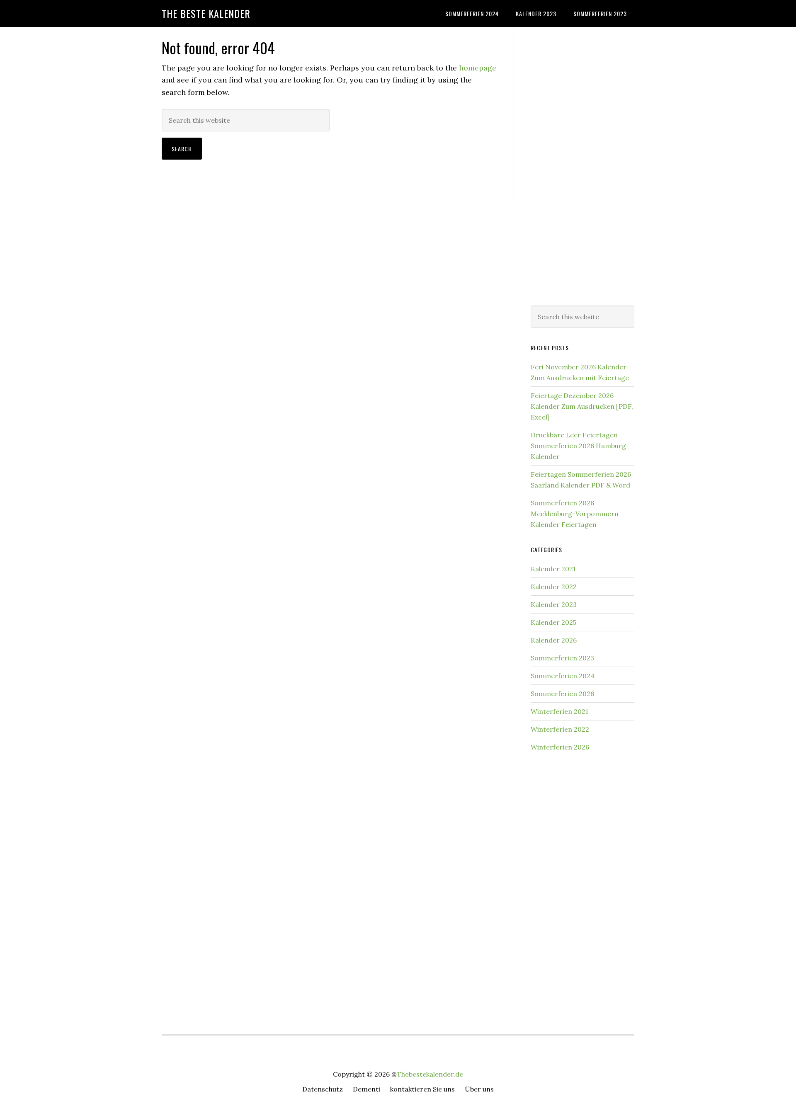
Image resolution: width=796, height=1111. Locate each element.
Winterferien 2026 (560, 747)
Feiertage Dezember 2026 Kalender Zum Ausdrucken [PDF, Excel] (582, 406)
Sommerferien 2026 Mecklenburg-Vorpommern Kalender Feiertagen (575, 514)
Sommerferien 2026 (562, 693)
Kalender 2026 (554, 640)
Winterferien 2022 (560, 729)
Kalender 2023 (554, 604)
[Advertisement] (582, 164)
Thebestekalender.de (430, 1074)
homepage (477, 68)
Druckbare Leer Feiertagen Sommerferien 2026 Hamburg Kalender (578, 446)
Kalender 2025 (553, 622)
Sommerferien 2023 (562, 658)
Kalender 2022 (554, 586)
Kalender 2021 (553, 569)
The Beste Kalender (206, 13)
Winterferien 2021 (559, 711)
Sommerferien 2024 (563, 676)
